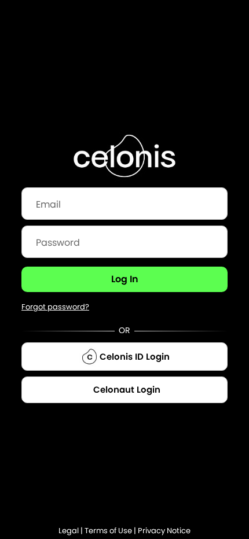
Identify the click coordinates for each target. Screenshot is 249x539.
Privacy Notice (164, 530)
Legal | (71, 530)
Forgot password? (55, 306)
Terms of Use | (111, 530)
